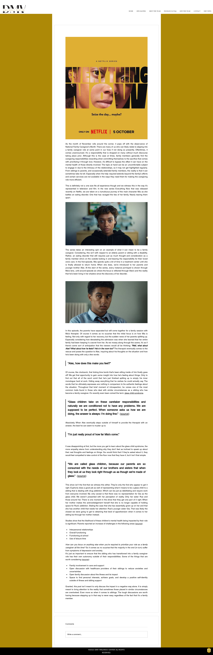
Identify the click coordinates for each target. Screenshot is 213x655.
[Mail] (209, 650)
